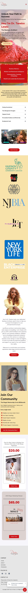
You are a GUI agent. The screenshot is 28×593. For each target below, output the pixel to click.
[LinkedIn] (9, 573)
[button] (26, 4)
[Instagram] (5, 573)
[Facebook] (2, 573)
